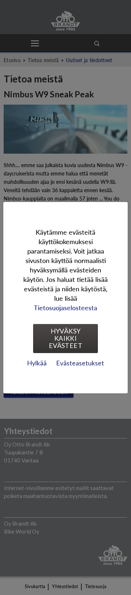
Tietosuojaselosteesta (65, 307)
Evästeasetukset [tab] (80, 363)
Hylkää (37, 363)
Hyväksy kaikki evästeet (65, 338)
